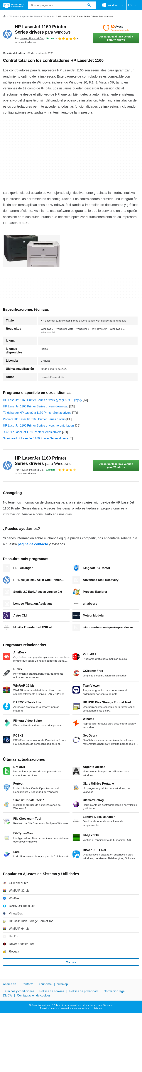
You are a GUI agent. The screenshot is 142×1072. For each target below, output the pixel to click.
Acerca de (9, 984)
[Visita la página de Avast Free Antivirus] (116, 28)
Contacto (27, 984)
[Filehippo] (13, 5)
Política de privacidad (83, 991)
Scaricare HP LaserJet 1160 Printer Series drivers (35, 438)
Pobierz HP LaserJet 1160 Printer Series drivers (34, 419)
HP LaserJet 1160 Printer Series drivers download (35, 406)
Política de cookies (51, 991)
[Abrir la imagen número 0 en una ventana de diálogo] (31, 251)
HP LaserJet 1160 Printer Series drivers (43, 460)
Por (29, 38)
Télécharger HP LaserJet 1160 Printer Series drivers (37, 412)
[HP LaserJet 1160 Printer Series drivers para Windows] (7, 34)
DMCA (7, 995)
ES (129, 5)
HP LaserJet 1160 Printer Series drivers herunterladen (38, 425)
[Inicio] (4, 16)
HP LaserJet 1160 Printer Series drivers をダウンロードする (42, 400)
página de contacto (33, 544)
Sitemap (62, 984)
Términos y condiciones (18, 991)
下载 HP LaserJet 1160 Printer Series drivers (32, 432)
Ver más (71, 961)
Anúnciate (45, 984)
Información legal (114, 991)
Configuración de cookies (33, 995)
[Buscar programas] (89, 5)
